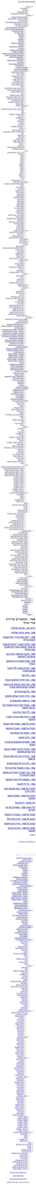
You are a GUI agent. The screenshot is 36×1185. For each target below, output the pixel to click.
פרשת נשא (20, 1080)
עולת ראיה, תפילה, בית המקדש (14, 298)
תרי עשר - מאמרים (18, 489)
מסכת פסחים (20, 196)
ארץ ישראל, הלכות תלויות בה (19, 550)
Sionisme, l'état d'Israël (17, 50)
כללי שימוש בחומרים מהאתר (19, 13)
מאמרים (29, 317)
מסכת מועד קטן (19, 208)
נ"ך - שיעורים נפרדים (17, 180)
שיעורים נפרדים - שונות (21, 71)
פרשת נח (21, 1018)
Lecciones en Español (21, 69)
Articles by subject (22, 887)
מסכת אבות (20, 225)
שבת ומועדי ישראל (22, 105)
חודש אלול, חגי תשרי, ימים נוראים (14, 447)
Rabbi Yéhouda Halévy (16, 57)
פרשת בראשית (19, 1016)
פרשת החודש (24, 1009)
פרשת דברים (20, 1097)
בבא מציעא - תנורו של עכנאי (15, 218)
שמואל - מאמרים (19, 480)
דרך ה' (22, 277)
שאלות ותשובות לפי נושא (20, 534)
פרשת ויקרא (20, 1059)
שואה (22, 86)
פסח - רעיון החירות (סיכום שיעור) (20, 680)
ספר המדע (21, 251)
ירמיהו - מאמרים (19, 486)
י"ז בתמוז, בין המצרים (17, 126)
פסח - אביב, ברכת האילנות (23, 632)
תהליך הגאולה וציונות (17, 83)
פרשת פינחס (20, 1090)
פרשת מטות (20, 1092)
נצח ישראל (20, 265)
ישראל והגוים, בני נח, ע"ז (20, 953)
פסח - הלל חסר (28, 675)
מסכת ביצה (20, 203)
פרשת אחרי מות (19, 1068)
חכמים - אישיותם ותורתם (16, 237)
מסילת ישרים (20, 276)
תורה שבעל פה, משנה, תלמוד (19, 493)
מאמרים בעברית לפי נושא (23, 858)
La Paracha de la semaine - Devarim (13, 336)
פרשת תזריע (20, 1064)
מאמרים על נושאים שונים (20, 401)
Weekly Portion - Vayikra (16, 357)
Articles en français (22, 322)
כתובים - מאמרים (18, 491)
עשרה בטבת (20, 458)
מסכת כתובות (20, 211)
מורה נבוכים (20, 256)
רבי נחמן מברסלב (23, 284)
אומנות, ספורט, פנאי (18, 100)
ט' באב (22, 128)
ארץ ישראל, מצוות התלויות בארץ (14, 88)
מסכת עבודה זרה (19, 223)
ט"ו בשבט (21, 145)
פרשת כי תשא (19, 1052)
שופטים (21, 164)
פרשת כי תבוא (19, 1108)
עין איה (21, 295)
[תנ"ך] (24, 151)
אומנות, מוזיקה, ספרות (21, 572)
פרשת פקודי (20, 1056)
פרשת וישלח (20, 1028)
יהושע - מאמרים (19, 477)
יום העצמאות (20, 118)
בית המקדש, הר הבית (21, 552)
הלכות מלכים (20, 255)
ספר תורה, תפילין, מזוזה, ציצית (15, 97)
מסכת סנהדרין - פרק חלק (16, 222)
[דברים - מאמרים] (17, 1096)
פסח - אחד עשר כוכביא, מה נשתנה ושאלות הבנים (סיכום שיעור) (19, 685)
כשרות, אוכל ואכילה (22, 562)
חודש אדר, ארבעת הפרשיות (15, 461)
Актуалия (20, 381)
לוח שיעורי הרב (23, 20)
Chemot (21, 36)
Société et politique (18, 52)
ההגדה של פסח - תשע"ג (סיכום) (20, 728)
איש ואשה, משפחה (18, 420)
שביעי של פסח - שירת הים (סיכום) (19, 823)
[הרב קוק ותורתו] (17, 512)
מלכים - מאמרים (19, 482)
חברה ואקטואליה (19, 407)
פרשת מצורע (20, 1066)
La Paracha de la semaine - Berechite (12, 329)
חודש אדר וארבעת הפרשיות (15, 147)
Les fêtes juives (19, 32)
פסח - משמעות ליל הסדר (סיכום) (20, 779)
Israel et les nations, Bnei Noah (14, 55)
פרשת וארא (20, 1040)
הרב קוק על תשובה (18, 309)
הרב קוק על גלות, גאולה (17, 526)
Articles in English (22, 347)
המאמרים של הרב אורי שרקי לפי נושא (16, 319)
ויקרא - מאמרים (23, 1057)
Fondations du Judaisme (16, 338)
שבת (22, 107)
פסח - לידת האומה (27, 737)
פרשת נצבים (20, 1110)
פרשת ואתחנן (20, 1099)
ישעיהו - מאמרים (19, 484)
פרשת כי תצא (20, 1106)
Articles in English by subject (15, 348)
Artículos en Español (21, 388)
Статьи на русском (21, 371)
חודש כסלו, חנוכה (18, 142)
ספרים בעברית (23, 578)
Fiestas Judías (19, 395)
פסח (22, 112)
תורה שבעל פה (19, 499)
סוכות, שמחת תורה (18, 454)
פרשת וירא (20, 1021)
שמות (22, 156)
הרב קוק (25, 288)
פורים (22, 463)
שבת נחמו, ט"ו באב (18, 130)
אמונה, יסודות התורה (17, 72)
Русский (25, 609)
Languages (28, 602)
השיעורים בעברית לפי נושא (20, 17)
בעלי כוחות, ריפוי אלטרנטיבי (19, 569)
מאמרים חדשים (23, 321)
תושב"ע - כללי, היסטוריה (16, 232)
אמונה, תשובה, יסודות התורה (19, 538)
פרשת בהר (20, 1073)
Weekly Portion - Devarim (16, 361)
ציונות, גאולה (24, 548)
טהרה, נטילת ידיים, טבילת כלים (18, 564)
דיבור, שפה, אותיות (18, 79)
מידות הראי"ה (19, 517)
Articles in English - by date (15, 350)
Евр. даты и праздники (20, 915)
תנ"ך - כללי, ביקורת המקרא (15, 152)
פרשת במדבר (20, 1078)
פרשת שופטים (19, 1104)
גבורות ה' (21, 262)
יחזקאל (22, 173)
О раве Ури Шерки (21, 593)
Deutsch (25, 613)
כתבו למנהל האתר (18, 1176)
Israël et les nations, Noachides (14, 340)
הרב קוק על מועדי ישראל (16, 307)
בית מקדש (25, 950)
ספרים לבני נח (23, 585)
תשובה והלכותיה (19, 78)
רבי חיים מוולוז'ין (23, 286)
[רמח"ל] (23, 274)
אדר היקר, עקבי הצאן (17, 296)
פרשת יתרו (20, 1045)
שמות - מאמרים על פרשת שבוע (14, 470)
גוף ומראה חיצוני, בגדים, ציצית (19, 560)
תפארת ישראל (19, 263)
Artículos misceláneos (17, 399)
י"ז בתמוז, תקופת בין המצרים (15, 442)
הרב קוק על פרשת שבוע (17, 305)
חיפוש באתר (24, 8)
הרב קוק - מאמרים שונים (16, 529)
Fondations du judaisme (16, 46)
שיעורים (29, 15)
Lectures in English (22, 67)
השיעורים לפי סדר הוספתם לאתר (18, 19)
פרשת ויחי (21, 1035)
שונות (22, 425)
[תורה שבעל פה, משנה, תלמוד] (9, 493)
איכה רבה (21, 189)
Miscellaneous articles (17, 369)
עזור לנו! (25, 10)
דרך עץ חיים (20, 281)
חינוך (22, 93)
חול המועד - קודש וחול (25, 803)
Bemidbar (25, 873)
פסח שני (21, 119)
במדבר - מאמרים (23, 1077)
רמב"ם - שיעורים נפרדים (16, 258)
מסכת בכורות (20, 229)
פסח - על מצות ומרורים (24, 691)
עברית (26, 604)
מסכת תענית (20, 204)
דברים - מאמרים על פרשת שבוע (14, 475)
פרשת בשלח (20, 1044)
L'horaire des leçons (18, 31)
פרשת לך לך (20, 1019)
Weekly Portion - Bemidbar (15, 359)
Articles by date (23, 889)
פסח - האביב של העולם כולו (22, 733)
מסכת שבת (20, 194)
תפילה (26, 503)
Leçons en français (22, 26)
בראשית (21, 154)
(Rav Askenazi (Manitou (16, 64)
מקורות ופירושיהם (22, 539)
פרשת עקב (20, 1101)
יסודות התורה (20, 402)
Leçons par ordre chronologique (14, 29)
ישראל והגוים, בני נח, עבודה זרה (14, 414)
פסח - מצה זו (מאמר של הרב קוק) (20, 768)
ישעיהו (22, 170)
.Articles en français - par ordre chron (12, 326)
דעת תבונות (20, 279)
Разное (21, 385)
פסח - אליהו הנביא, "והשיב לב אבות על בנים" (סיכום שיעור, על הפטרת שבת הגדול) (19, 647)
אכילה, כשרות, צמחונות (17, 95)
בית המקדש (20, 411)
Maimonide (20, 59)
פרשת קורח (20, 1085)
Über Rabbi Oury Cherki (20, 597)
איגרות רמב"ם (19, 249)
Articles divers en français (16, 345)
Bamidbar (21, 39)
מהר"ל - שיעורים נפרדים (16, 272)
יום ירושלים (20, 121)
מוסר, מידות (20, 74)
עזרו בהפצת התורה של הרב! (27, 841)
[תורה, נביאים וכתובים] (18, 1011)
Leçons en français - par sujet (15, 27)
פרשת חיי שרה (19, 1023)
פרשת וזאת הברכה (18, 1115)
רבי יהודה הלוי (23, 243)
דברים (22, 161)
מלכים (22, 168)
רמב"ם (26, 244)
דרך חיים (21, 269)
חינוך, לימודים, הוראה (21, 557)
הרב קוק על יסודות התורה (16, 522)
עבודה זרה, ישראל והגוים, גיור (19, 555)
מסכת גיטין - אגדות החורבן (16, 215)
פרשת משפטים (19, 1047)
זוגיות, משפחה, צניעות (17, 91)
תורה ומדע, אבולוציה (18, 76)
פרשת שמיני (20, 1063)
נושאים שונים (20, 104)
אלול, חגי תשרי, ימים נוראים (19, 986)
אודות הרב (28, 586)
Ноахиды (21, 383)
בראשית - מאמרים (22, 1014)
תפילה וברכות (23, 239)
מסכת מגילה (20, 206)
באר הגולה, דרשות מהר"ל (16, 267)
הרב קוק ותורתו (23, 512)
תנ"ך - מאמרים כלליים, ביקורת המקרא (12, 466)
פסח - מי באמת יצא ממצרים (22, 700)
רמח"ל (26, 274)
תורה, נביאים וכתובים (25, 1011)
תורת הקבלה (20, 501)
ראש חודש (20, 428)
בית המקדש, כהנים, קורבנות (15, 90)
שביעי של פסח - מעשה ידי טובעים (20, 814)
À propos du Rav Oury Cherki (18, 590)
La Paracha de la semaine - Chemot (13, 331)
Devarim (21, 41)
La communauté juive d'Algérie (14, 341)
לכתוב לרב (28, 598)
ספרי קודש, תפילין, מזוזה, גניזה (19, 565)
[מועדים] (22, 427)
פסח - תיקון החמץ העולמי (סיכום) (20, 696)
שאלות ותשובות (26, 531)
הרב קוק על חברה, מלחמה (20, 1167)
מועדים (25, 427)
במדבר (22, 159)
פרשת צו (21, 1061)
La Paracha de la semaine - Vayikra (13, 333)
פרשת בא (21, 1042)
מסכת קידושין (20, 216)
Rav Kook (20, 62)
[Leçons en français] (15, 26)
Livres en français (22, 579)
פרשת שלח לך (19, 1083)
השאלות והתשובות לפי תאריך (19, 536)
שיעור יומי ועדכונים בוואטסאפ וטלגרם (16, 22)
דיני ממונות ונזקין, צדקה (21, 567)
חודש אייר (21, 116)
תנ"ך (26, 151)
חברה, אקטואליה (19, 81)
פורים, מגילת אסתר (18, 149)
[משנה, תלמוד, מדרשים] (13, 182)
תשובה (22, 406)
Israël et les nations (22, 879)
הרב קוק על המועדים (17, 520)
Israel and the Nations (17, 368)
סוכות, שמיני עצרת (18, 140)
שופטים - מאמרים (18, 479)
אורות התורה (20, 293)
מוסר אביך (21, 300)
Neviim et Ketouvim (17, 43)
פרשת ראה (20, 1103)
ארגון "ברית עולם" (26, 600)
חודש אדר (25, 1000)
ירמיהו (22, 171)
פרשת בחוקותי (19, 1075)
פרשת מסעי (20, 1094)
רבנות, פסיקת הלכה (18, 236)
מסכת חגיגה (20, 210)
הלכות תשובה (20, 253)
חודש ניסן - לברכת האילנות (23, 628)
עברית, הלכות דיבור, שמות (20, 541)
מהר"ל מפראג (23, 260)
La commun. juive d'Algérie (19, 880)
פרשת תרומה (20, 1049)
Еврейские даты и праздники (14, 376)
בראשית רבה (20, 187)
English (25, 607)
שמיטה (22, 413)
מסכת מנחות (20, 227)
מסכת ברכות (20, 192)
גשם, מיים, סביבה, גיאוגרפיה (15, 98)
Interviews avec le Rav (17, 343)
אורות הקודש (20, 291)
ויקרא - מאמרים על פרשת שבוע (14, 472)
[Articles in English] (15, 347)
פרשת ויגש (20, 1033)
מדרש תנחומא (19, 190)
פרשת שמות (20, 1038)
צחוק (22, 421)
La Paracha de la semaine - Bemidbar (12, 335)
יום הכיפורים (20, 138)
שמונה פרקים (20, 246)
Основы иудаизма (18, 380)
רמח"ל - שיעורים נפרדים (16, 282)
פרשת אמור (20, 1071)
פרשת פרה (24, 1007)
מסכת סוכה (20, 201)
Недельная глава (18, 378)
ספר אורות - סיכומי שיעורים (15, 513)
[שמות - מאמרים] (17, 1037)
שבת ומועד (24, 546)
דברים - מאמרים (23, 1096)
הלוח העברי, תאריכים (21, 571)
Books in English (22, 581)
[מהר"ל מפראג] (18, 260)
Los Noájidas (20, 397)
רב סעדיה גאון (23, 241)
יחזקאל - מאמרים (19, 487)
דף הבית (28, 6)
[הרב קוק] (22, 288)
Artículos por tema (18, 390)
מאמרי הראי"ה (19, 302)
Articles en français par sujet (15, 324)
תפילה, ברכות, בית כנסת (20, 545)
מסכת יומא (20, 199)
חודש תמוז (21, 124)
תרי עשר (21, 175)
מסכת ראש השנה (18, 197)
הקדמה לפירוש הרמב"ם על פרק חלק (13, 248)
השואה (22, 416)
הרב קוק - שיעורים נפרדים (16, 314)
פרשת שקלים (24, 1002)
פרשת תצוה (20, 1051)
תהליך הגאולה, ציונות (17, 409)
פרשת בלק (20, 1089)
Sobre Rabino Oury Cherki (19, 595)
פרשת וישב (20, 1030)
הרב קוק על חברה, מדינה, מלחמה (14, 527)
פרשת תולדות (20, 1024)
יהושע (22, 163)
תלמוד (22, 496)
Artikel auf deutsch (22, 387)
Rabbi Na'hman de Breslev (15, 60)
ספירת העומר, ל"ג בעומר (16, 114)
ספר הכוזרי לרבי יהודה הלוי (20, 505)
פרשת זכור (24, 1004)
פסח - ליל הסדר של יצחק (24, 712)
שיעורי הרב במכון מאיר (21, 24)
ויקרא (22, 157)
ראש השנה (20, 135)
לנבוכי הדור (20, 303)
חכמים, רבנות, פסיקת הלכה (19, 543)
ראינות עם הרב (19, 423)
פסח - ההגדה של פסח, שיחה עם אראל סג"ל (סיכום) (20, 655)
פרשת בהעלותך (19, 1082)
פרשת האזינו (20, 1113)
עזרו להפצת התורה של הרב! (18, 1172)
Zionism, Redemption (17, 366)
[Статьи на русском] (14, 371)
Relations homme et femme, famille (13, 53)
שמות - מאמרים (23, 1037)
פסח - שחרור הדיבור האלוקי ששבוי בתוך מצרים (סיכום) (19, 750)
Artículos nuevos (18, 392)
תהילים (21, 177)
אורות (22, 289)
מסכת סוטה (20, 213)
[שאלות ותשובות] (21, 531)
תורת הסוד (20, 234)
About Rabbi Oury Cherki (20, 591)
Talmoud (21, 45)
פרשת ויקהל (20, 1054)
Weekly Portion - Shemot (16, 355)
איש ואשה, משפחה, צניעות (20, 559)
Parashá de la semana (17, 394)
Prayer (22, 362)
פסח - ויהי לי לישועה (26, 784)
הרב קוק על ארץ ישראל (17, 312)
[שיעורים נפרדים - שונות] (13, 71)
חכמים (22, 498)
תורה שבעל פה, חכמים (21, 230)
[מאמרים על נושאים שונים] (12, 401)
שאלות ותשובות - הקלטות (16, 102)
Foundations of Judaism (16, 364)
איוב (22, 178)
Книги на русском (22, 583)
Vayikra (21, 38)
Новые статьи (19, 374)
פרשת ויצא (20, 1026)
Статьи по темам (18, 373)
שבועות (21, 123)
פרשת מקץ (20, 1031)
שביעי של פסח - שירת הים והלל (21, 819)
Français (25, 606)
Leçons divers (19, 65)
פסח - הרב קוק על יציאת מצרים (21, 763)
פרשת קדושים (19, 1070)
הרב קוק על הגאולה (18, 310)
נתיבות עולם (20, 270)
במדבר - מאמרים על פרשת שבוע (14, 473)
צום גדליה (21, 137)
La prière (21, 48)
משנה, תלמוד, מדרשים (21, 182)
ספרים (29, 576)
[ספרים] (27, 576)
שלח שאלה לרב (23, 532)
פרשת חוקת (20, 1087)
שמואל (22, 166)
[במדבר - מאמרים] (17, 1077)
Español (25, 611)
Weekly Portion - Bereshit (16, 354)
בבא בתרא (20, 220)
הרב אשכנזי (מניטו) (22, 315)
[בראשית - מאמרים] (16, 1014)
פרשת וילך (21, 1111)
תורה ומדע (20, 404)
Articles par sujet (22, 863)
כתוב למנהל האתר (22, 12)
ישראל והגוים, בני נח (18, 85)
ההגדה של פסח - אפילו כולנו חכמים (19, 724)
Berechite (21, 34)
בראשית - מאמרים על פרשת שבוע (13, 468)
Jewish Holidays (19, 352)
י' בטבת (21, 144)
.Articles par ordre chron (20, 865)
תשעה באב (20, 444)
